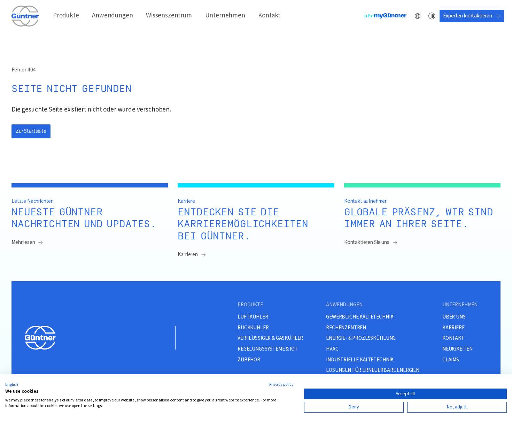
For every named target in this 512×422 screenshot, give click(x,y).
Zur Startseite (31, 131)
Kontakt (269, 15)
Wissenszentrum (169, 15)
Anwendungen (112, 15)
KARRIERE (453, 327)
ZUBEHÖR (249, 359)
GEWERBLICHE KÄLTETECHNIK (359, 316)
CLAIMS (450, 359)
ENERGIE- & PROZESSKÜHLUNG (361, 338)
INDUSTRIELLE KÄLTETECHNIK (360, 359)
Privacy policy (281, 385)
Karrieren (188, 254)
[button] (11, 385)
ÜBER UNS (454, 316)
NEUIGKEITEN (457, 348)
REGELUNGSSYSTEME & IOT (267, 348)
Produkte (66, 15)
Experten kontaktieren (467, 16)
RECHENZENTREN (346, 327)
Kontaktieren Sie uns (366, 242)
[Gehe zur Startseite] (25, 16)
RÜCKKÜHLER (253, 327)
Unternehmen (225, 15)
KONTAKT (453, 338)
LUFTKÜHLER (253, 316)
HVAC (332, 348)
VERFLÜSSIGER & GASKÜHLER (270, 338)
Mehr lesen (23, 242)
